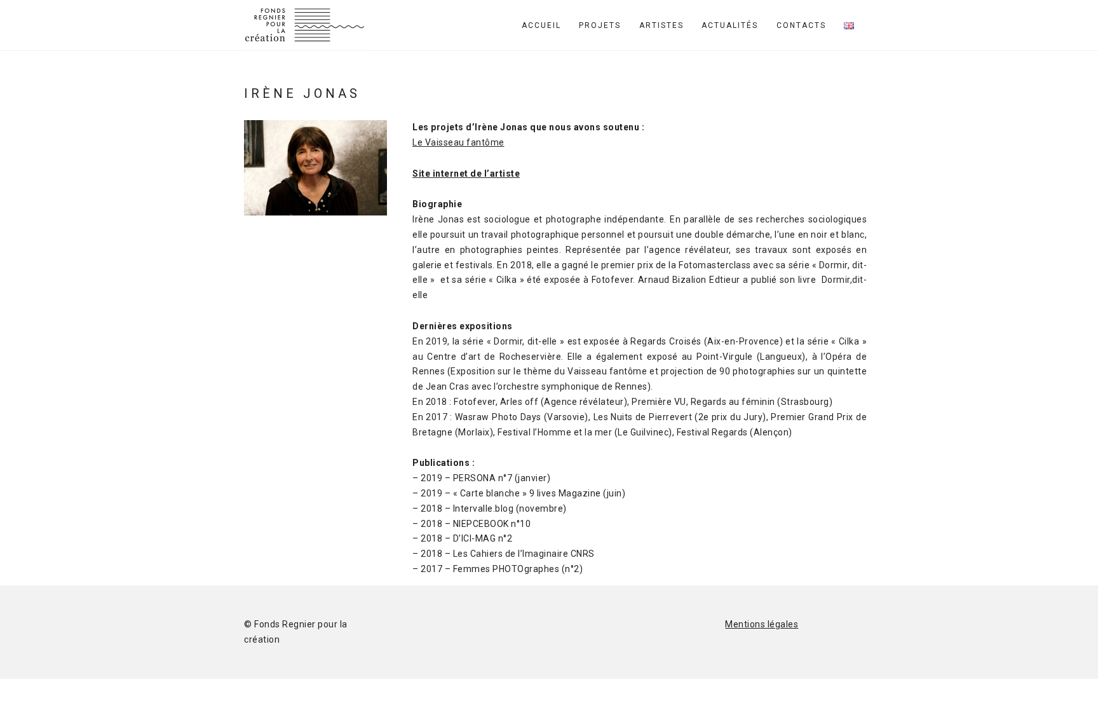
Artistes (661, 25)
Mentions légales (761, 624)
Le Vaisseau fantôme (458, 142)
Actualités (730, 25)
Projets (600, 25)
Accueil (541, 25)
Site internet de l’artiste (466, 173)
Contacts (801, 25)
